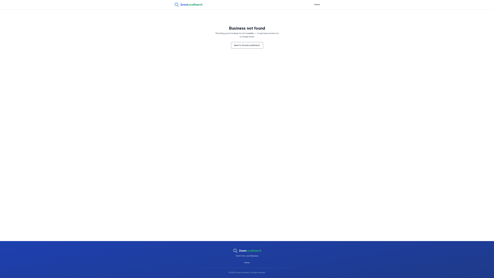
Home (317, 4)
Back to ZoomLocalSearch (247, 45)
